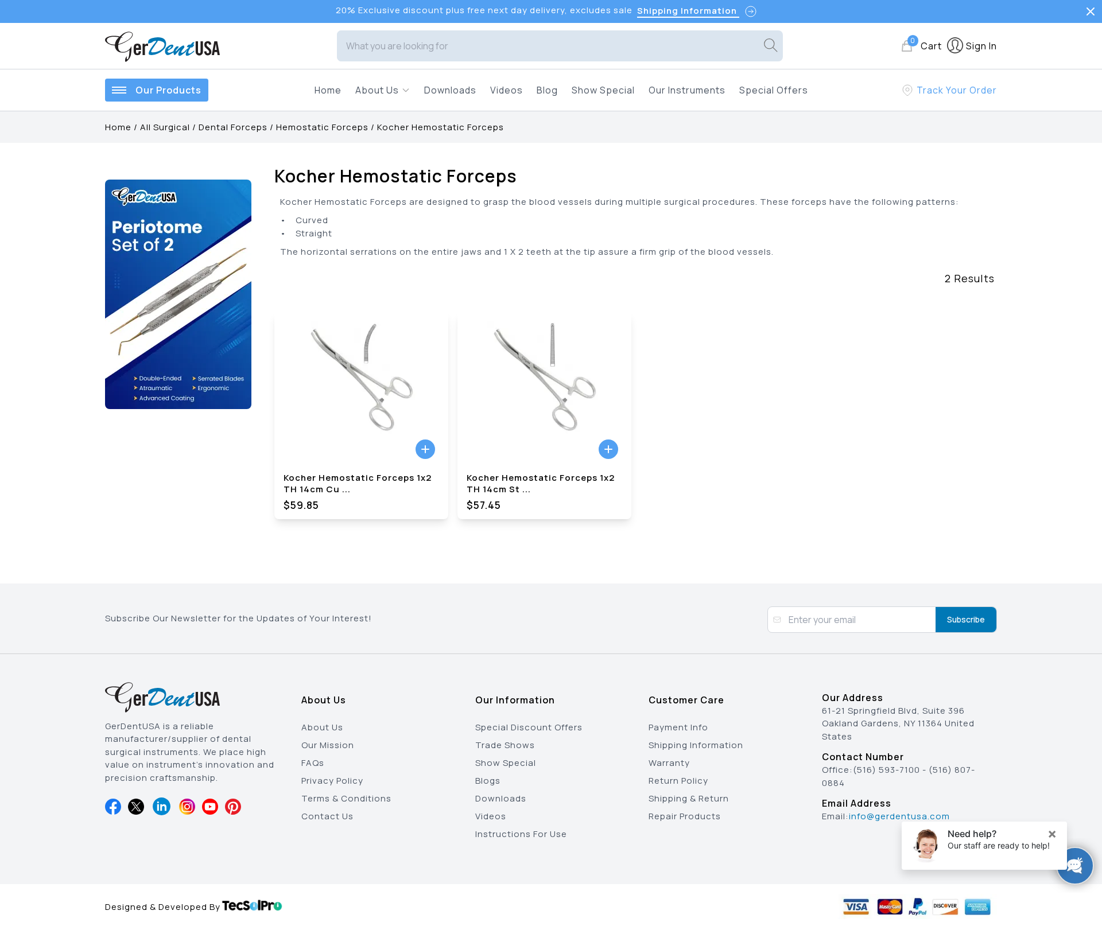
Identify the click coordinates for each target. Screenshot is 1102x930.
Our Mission (327, 745)
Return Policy (678, 780)
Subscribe (966, 619)
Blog (547, 90)
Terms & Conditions (346, 798)
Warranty (669, 762)
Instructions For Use (521, 834)
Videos (506, 90)
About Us (322, 727)
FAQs (312, 762)
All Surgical (165, 127)
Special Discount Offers (529, 727)
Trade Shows (505, 745)
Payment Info (678, 727)
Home (328, 90)
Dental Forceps (233, 127)
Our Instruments (687, 90)
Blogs (487, 780)
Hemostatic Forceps (322, 127)
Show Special (603, 90)
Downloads (450, 90)
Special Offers (773, 90)
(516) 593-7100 (886, 770)
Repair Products (685, 816)
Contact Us (327, 816)
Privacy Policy (332, 780)
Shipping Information (696, 745)
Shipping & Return (689, 798)
